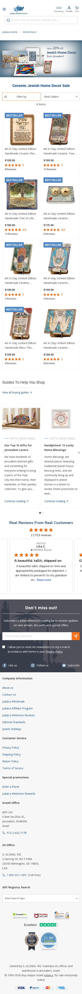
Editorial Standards (13, 722)
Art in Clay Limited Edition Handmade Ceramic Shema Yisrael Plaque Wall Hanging (22, 151)
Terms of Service (12, 768)
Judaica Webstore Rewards (18, 793)
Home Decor (30, 32)
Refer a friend (10, 787)
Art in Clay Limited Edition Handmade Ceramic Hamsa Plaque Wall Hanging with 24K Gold (20, 280)
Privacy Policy (54, 651)
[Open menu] (4, 9)
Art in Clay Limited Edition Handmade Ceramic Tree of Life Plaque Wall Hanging (59, 151)
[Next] (79, 453)
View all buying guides (16, 392)
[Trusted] (20, 915)
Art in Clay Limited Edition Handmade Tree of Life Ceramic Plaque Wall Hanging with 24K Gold (20, 216)
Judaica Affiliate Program (17, 708)
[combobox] (41, 20)
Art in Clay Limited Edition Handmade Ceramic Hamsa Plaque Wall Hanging (59, 280)
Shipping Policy (11, 754)
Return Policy (10, 761)
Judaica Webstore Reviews (18, 715)
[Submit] (8, 20)
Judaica (48, 975)
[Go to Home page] (18, 10)
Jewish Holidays (11, 729)
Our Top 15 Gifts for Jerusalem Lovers (18, 447)
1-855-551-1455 (17, 875)
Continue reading (15, 501)
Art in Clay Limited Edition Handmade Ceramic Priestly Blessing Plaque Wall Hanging (59, 345)
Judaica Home (9, 32)
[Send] (76, 636)
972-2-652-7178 (17, 833)
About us (7, 687)
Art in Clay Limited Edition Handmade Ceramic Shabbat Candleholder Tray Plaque (60, 216)
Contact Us (9, 694)
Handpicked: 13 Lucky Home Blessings (59, 447)
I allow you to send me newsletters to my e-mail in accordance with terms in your (39, 649)
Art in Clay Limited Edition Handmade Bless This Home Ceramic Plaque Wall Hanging (21, 345)
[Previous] (3, 453)
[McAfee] (41, 915)
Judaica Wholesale (13, 701)
